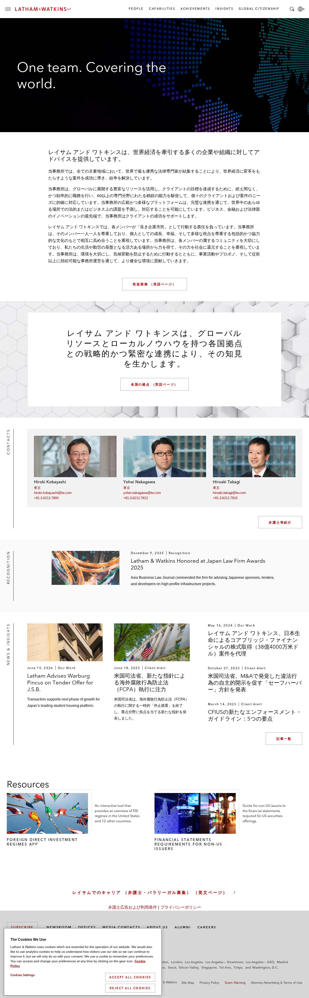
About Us (157, 927)
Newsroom (59, 927)
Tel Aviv (225, 967)
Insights (224, 8)
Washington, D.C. (265, 967)
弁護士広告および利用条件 (132, 907)
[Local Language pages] (301, 9)
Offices (87, 927)
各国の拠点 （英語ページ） (154, 384)
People (136, 8)
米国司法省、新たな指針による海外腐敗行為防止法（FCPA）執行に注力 (149, 682)
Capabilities (162, 8)
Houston (162, 962)
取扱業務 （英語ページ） (154, 284)
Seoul (172, 967)
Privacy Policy (209, 982)
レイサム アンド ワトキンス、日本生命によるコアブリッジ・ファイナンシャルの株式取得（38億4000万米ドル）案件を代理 (254, 643)
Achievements (195, 8)
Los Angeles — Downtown (224, 962)
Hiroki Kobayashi (50, 481)
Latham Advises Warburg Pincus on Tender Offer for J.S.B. (60, 682)
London (176, 962)
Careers (206, 927)
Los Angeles (194, 962)
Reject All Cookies (130, 988)
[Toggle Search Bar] (292, 9)
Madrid (282, 962)
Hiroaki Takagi (226, 481)
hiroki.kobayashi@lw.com (53, 493)
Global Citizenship (259, 8)
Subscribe (22, 927)
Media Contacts (121, 927)
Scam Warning (235, 982)
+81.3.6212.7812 (135, 498)
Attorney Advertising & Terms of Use (276, 982)
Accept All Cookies (130, 977)
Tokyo (238, 967)
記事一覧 (284, 739)
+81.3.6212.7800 (46, 498)
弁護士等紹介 (280, 522)
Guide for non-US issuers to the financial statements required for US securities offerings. (264, 813)
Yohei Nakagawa (139, 481)
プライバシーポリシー (180, 907)
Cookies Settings (22, 975)
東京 (37, 488)
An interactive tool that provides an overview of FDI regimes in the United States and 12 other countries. (117, 813)
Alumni (183, 927)
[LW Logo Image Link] (43, 9)
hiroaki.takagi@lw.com (229, 493)
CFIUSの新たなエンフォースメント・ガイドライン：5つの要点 (255, 715)
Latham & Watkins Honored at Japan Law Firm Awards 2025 (198, 564)
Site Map (187, 982)
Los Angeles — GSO (260, 962)
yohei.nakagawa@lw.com (142, 493)
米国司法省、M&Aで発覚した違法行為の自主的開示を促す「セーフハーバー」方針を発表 (255, 683)
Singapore (209, 967)
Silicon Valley (189, 967)
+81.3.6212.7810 (225, 498)
